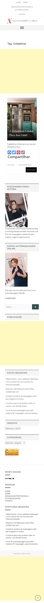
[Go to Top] (38, 598)
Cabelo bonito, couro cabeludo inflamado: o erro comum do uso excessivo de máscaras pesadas (22, 382)
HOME (18, 2)
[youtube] (10, 478)
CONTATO (22, 14)
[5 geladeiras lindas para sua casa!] (22, 119)
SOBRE (25, 2)
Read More (31, 170)
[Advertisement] (22, 71)
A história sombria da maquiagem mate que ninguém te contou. (21, 530)
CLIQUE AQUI (10, 298)
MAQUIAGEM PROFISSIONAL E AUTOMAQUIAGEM (17, 497)
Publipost (13, 126)
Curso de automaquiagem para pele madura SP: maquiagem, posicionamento (22, 542)
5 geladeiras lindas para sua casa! (21, 133)
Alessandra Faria (25, 165)
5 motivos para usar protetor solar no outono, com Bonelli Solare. (20, 536)
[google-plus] (13, 478)
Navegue (10, 485)
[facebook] (5, 478)
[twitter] (7, 478)
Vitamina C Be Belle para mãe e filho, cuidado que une (20, 524)
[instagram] (12, 478)
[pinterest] (8, 478)
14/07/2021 (11, 165)
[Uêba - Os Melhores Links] (12, 450)
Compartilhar (19, 157)
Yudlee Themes (25, 554)
